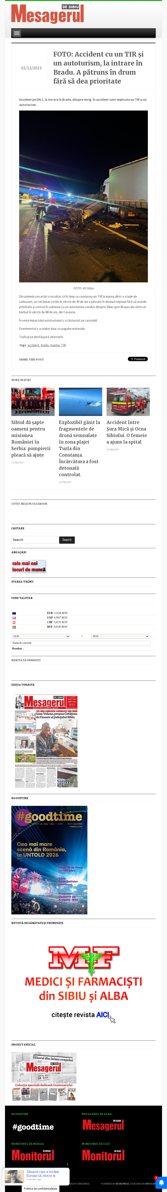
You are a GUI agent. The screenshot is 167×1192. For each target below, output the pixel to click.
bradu (45, 345)
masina (55, 345)
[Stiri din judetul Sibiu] (47, 13)
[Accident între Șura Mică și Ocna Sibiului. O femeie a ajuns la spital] (128, 403)
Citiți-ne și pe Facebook (29, 503)
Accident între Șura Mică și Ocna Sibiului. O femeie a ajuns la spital (127, 432)
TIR (63, 345)
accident (33, 345)
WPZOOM (150, 1183)
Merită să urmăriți (26, 660)
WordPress (122, 1183)
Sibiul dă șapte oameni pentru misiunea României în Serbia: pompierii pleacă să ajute (31, 439)
